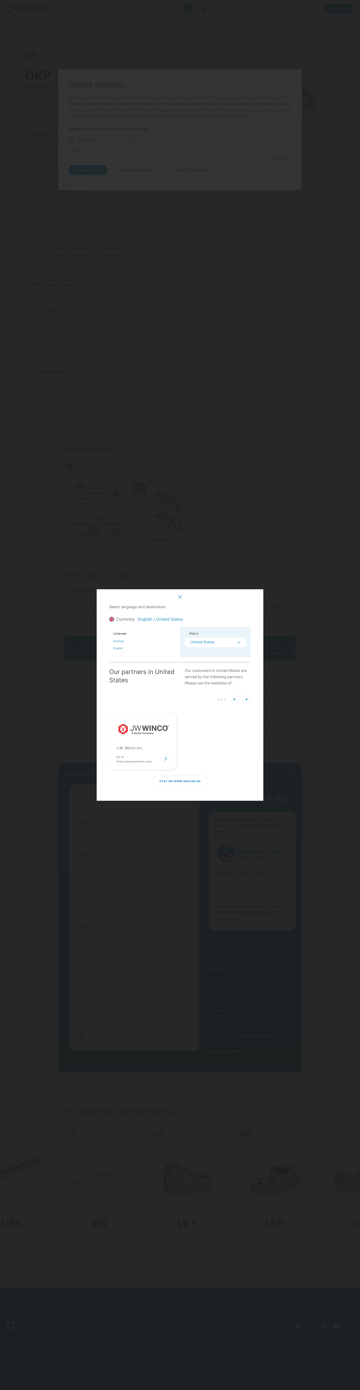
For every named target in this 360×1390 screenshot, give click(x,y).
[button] (234, 699)
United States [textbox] (202, 642)
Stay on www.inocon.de (180, 781)
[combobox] (215, 642)
